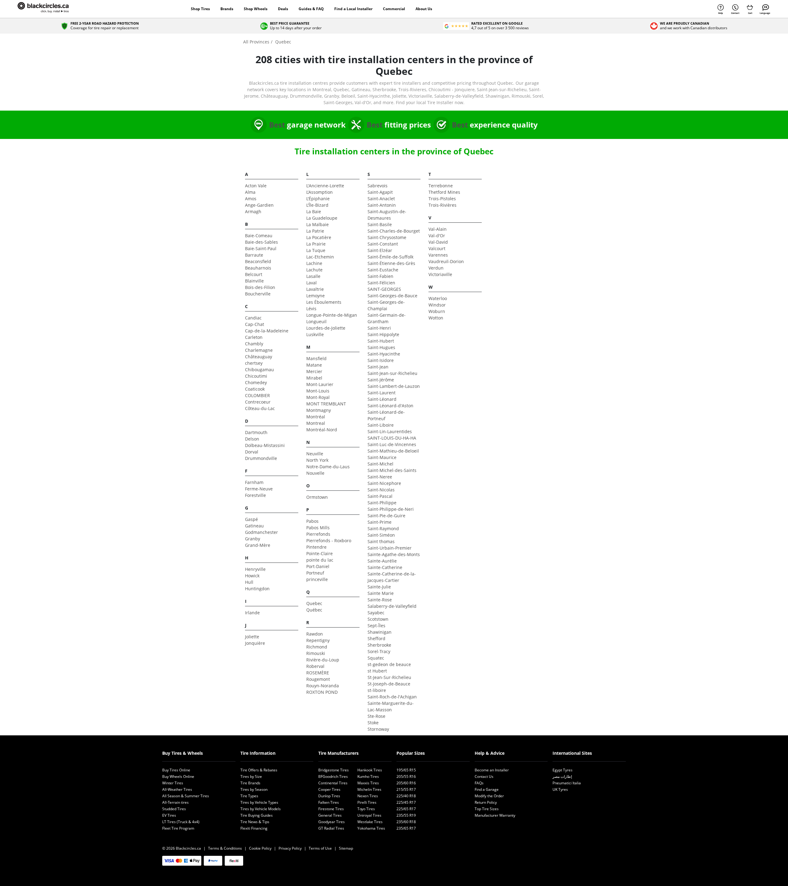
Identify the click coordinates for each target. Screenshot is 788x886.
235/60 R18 (406, 821)
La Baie (313, 211)
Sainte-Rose (380, 600)
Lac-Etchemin (320, 257)
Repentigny (318, 640)
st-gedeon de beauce (389, 664)
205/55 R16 (406, 776)
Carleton (254, 337)
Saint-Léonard (382, 399)
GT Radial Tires (331, 828)
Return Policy (486, 802)
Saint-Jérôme (381, 380)
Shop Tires (200, 8)
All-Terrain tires (175, 802)
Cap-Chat (254, 324)
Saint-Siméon (381, 535)
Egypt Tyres (563, 770)
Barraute (254, 255)
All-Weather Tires (177, 789)
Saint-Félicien (381, 283)
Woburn (436, 311)
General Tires (330, 815)
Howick (252, 576)
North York (317, 460)
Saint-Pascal (380, 496)
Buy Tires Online (176, 770)
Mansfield (316, 358)
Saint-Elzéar (380, 250)
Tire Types (249, 796)
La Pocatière (318, 237)
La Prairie (316, 244)
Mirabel (314, 378)
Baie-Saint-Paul (260, 248)
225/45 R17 (406, 802)
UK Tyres (560, 789)
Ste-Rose (376, 716)
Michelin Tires (369, 789)
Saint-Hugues (381, 347)
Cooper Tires (329, 789)
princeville (317, 579)
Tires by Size (251, 776)
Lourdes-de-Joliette (325, 328)
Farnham (254, 482)
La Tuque (315, 250)
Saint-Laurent (382, 393)
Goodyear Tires (331, 821)
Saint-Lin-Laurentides (390, 431)
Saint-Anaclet (381, 198)
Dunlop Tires (329, 796)
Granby (252, 539)
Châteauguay (258, 357)
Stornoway (378, 729)
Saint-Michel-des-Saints (392, 470)
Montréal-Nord (321, 430)
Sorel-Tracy (379, 651)
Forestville (255, 495)
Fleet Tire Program (178, 828)
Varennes (438, 255)
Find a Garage (487, 789)
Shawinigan (380, 632)
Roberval (315, 666)
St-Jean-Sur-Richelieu (389, 677)
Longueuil (316, 321)
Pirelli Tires (366, 802)
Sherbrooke (379, 645)
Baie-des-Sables (261, 242)
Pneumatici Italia (567, 783)
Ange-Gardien (259, 205)
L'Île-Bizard (317, 205)
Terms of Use (320, 848)
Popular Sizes (410, 753)
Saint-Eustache (383, 270)
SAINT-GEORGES (384, 289)
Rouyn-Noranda (322, 686)
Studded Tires (174, 808)
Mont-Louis (317, 391)
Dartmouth (256, 432)
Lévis (311, 308)
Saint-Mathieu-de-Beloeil (393, 451)
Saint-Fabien (380, 276)
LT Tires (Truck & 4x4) (180, 821)
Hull (249, 582)
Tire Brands (250, 783)
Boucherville (258, 294)
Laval (311, 283)
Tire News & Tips (254, 821)
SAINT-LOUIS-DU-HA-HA (392, 438)
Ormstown (317, 497)
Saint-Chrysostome (387, 237)
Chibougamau (259, 369)
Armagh (253, 211)
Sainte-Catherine (385, 567)
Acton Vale (256, 186)
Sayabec (376, 613)
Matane (314, 365)
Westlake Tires (370, 821)
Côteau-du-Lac (260, 408)
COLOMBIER (257, 395)
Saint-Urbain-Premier (390, 548)
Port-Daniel (317, 566)
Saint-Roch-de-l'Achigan (392, 697)
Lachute (314, 270)
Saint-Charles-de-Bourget (394, 231)
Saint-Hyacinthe (384, 354)
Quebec (314, 603)
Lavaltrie (315, 289)
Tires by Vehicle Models (260, 808)
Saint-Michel (380, 464)
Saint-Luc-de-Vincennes (392, 444)
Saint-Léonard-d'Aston (390, 405)
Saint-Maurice (382, 457)
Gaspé (251, 519)
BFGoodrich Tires (333, 776)
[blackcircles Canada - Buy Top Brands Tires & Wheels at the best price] (49, 9)
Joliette (252, 637)
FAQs (479, 783)
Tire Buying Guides (256, 815)
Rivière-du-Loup (322, 660)
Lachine (314, 263)
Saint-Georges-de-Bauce (392, 296)
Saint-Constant (383, 244)
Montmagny (318, 410)
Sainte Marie (381, 593)
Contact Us (484, 776)
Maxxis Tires (368, 783)
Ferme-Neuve (259, 489)
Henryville (255, 569)
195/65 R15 (406, 770)
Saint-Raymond (383, 528)
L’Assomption (319, 192)
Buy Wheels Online (178, 776)
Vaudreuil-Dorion (446, 261)
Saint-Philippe (382, 503)
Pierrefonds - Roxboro (328, 540)
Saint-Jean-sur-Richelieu (392, 373)
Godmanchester (261, 532)
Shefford (376, 638)
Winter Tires (172, 783)
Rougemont (318, 679)
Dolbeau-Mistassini (265, 445)
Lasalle (313, 276)
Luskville (315, 334)
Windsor (437, 305)
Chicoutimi (256, 376)
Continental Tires (333, 783)
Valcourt (436, 248)
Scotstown (378, 619)
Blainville (254, 281)
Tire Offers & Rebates (258, 770)
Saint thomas (381, 541)
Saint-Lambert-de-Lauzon (394, 386)
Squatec (376, 658)
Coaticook (255, 389)
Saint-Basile (380, 224)
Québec (314, 610)
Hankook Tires (369, 770)
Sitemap (346, 848)
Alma (250, 192)
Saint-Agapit (380, 192)
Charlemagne (259, 350)
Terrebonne (440, 186)
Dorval (251, 452)
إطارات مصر (562, 776)
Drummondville (261, 458)
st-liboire (377, 690)
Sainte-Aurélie (382, 561)
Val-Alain (437, 229)
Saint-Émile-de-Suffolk (390, 257)
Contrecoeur (258, 402)
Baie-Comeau (258, 235)
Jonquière (255, 643)
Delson (252, 439)
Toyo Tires (366, 808)
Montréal (315, 417)
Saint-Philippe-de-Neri (391, 509)
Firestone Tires (331, 808)
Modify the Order (489, 796)
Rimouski (315, 653)
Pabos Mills (318, 527)
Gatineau (254, 526)
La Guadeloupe (321, 218)
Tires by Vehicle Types (259, 802)
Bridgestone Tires (333, 770)
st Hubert (377, 671)
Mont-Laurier (319, 384)
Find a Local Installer (353, 8)
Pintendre (316, 547)
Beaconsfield (258, 261)
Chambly (254, 344)
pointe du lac (319, 560)
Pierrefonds (318, 534)
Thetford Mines (444, 192)
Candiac (253, 318)
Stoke (373, 722)
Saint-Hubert (381, 341)
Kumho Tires (368, 776)
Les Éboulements (323, 302)
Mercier (314, 371)
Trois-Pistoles (442, 198)
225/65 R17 (406, 808)
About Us (424, 8)
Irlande (252, 613)
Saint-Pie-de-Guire (386, 515)
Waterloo (437, 298)
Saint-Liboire (381, 425)
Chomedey (256, 382)
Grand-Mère (257, 545)
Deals (283, 8)
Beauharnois (258, 268)
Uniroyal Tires (369, 815)
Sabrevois (378, 186)
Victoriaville (440, 274)
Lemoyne (315, 296)
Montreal (315, 423)
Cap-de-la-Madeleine (266, 331)
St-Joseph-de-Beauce (389, 684)
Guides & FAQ (311, 8)
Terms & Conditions (225, 848)
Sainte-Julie (379, 587)
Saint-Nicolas (381, 490)
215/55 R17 (406, 789)
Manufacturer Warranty (495, 815)
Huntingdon (257, 588)
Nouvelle (315, 473)
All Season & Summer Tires (185, 796)
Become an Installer (492, 770)
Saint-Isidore (381, 360)
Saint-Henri (379, 328)
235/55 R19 (406, 815)
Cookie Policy (260, 848)
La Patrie (315, 231)
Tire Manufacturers (338, 753)
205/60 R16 (406, 783)
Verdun (436, 268)
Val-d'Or (436, 235)
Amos (250, 198)
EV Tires (169, 815)
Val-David (438, 242)
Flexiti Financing (253, 828)
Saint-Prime (380, 522)
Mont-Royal (318, 397)
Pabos (312, 521)
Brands (226, 8)
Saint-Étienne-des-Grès (391, 263)
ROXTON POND (322, 692)
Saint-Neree (380, 477)
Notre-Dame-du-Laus (328, 466)
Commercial (394, 8)
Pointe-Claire (319, 553)
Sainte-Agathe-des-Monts (394, 554)
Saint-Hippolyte (383, 334)
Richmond (316, 647)
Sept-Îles (376, 625)
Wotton (435, 318)
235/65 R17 (406, 828)
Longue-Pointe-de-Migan (331, 315)
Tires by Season (253, 789)
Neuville (314, 454)
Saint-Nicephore (384, 483)
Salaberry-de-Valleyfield (392, 606)
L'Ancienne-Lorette (325, 186)
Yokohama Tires (371, 828)
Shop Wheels (255, 8)
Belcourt (253, 274)
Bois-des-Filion (260, 287)
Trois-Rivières (442, 205)
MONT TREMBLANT (326, 404)
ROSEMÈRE (317, 673)
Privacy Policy (290, 848)
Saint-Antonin (382, 205)
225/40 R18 (406, 796)
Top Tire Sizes (487, 808)
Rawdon (314, 634)
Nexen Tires (367, 796)
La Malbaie (317, 224)
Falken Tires (328, 802)
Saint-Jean (378, 367)
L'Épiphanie (318, 198)
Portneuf (315, 573)
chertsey (254, 363)
